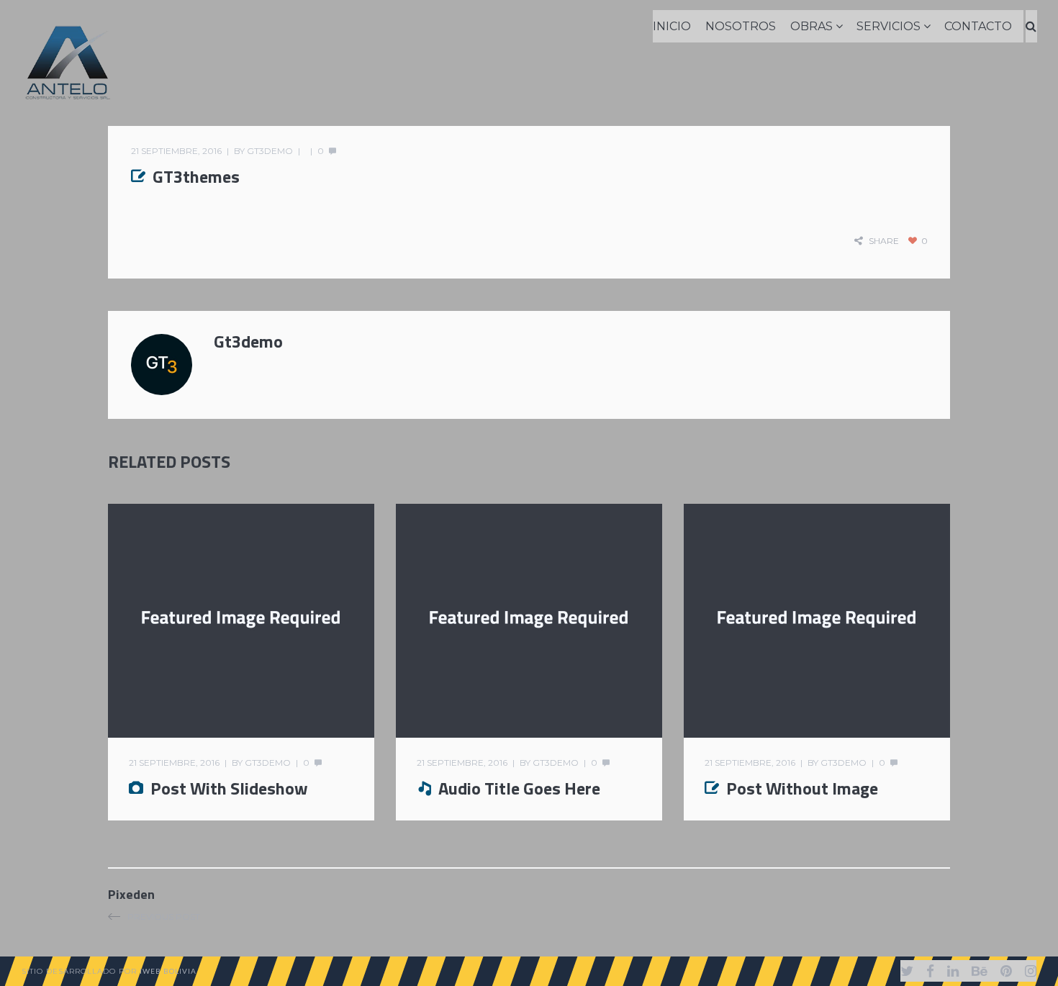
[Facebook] (930, 971)
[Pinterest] (1006, 971)
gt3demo (270, 150)
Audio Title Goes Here (519, 788)
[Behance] (979, 971)
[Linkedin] (953, 971)
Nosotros (740, 26)
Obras (811, 26)
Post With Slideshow (229, 788)
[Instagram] (1030, 971)
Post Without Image (802, 788)
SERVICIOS (888, 26)
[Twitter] (906, 971)
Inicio (672, 26)
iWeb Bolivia (168, 971)
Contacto (978, 26)
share (884, 240)
